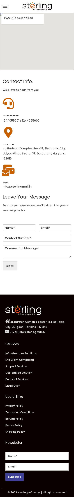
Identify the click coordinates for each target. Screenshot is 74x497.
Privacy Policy (14, 406)
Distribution (12, 385)
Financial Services (16, 379)
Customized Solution (18, 373)
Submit (10, 266)
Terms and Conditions (19, 412)
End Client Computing (19, 360)
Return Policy (13, 425)
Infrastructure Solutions (21, 353)
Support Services (16, 366)
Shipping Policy (15, 432)
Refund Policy (14, 419)
